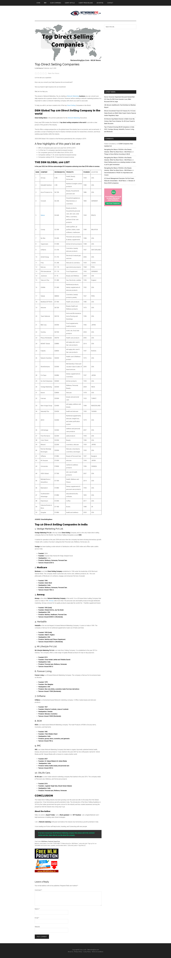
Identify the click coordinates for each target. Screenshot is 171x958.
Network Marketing (73, 96)
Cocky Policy (87, 951)
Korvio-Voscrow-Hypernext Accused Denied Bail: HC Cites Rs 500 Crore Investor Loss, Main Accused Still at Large (119, 99)
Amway (51, 601)
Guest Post (57, 841)
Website (37, 927)
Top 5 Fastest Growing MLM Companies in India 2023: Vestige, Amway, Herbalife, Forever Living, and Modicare (119, 129)
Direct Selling (71, 105)
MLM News (85, 13)
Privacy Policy (78, 951)
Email (37, 918)
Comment (38, 890)
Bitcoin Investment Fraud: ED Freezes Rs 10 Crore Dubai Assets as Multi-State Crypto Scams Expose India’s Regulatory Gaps (120, 113)
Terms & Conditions (97, 951)
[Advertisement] (117, 59)
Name (37, 909)
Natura (43, 215)
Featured (50, 841)
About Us (70, 951)
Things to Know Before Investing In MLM (117, 154)
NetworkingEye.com (93, 949)
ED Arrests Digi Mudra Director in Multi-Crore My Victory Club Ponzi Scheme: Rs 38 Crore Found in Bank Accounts (119, 121)
